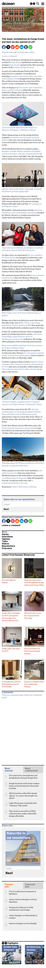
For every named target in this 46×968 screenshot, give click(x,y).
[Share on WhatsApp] (30, 47)
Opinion (6, 539)
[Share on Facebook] (4, 47)
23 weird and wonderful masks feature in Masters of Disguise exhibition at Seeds (19, 128)
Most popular (9, 769)
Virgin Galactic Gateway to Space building (20, 428)
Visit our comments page (12, 695)
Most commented (31, 769)
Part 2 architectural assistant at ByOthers (22, 892)
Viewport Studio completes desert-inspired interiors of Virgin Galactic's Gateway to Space (22, 402)
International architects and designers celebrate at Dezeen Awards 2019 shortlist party (22, 248)
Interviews (7, 537)
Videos (5, 544)
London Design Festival (23, 67)
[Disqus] (23, 731)
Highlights (12, 943)
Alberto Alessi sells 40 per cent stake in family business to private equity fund (21, 190)
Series (5, 534)
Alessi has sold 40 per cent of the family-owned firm (22, 211)
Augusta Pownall (9, 52)
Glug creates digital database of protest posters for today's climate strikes (22, 346)
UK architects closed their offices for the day (21, 369)
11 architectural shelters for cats (17, 481)
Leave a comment (9, 56)
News (14, 487)
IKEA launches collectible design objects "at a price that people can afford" (23, 794)
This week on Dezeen (28, 487)
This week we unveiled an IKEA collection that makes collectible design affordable (22, 812)
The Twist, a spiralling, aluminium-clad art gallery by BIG (21, 323)
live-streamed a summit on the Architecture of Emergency (23, 354)
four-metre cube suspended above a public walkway (22, 88)
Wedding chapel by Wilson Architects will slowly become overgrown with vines (23, 464)
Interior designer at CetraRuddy (23, 923)
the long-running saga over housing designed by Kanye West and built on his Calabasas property (21, 411)
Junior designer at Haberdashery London (23, 916)
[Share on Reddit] (17, 47)
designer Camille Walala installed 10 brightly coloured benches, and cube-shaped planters (21, 152)
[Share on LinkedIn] (22, 47)
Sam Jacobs (15, 65)
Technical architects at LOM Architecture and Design (21, 908)
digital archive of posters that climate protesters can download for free (22, 364)
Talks (5, 541)
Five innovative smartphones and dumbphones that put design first (23, 776)
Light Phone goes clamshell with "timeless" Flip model (23, 804)
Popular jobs (9, 885)
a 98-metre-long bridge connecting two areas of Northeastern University (22, 336)
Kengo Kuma (15, 62)
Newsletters (8, 546)
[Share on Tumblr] (26, 47)
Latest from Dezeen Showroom (18, 555)
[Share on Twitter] (8, 47)
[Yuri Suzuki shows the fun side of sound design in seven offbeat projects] (31, 3)
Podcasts (7, 548)
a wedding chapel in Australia (14, 478)
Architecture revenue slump (33, 950)
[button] (37, 3)
